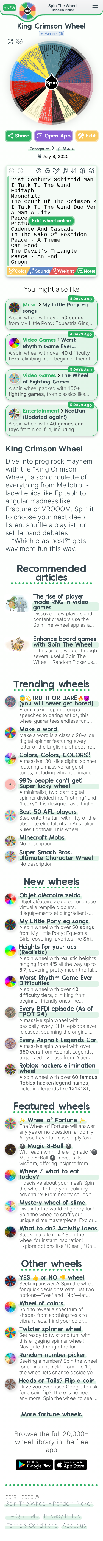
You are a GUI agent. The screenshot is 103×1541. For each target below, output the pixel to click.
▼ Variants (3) (51, 34)
